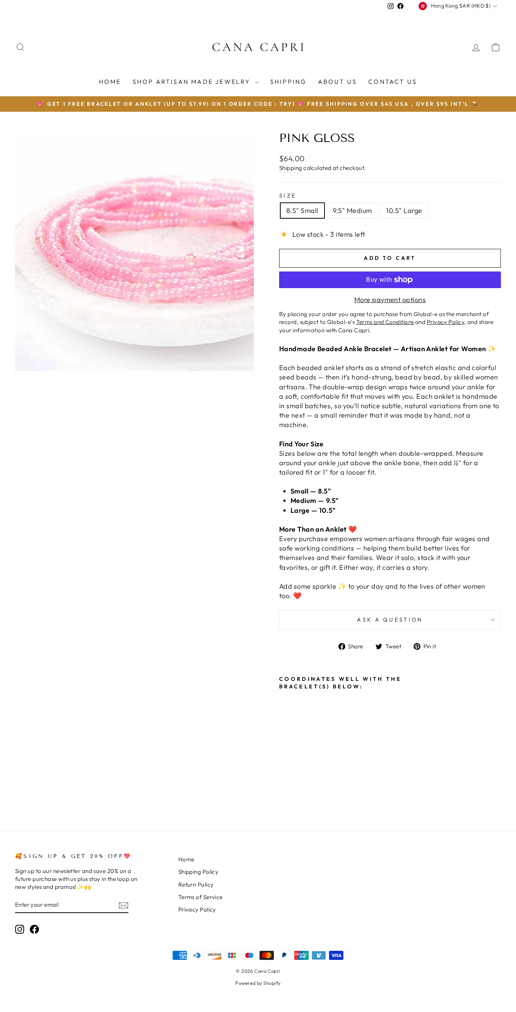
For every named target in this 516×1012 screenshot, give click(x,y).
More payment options (390, 299)
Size (287, 195)
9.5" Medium (352, 210)
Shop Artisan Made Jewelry (193, 81)
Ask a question (390, 619)
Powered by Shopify (257, 983)
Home (110, 81)
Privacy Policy (197, 909)
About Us (337, 81)
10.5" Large (404, 210)
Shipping (288, 81)
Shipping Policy (198, 871)
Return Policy (196, 884)
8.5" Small (302, 210)
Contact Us (392, 81)
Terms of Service (200, 897)
